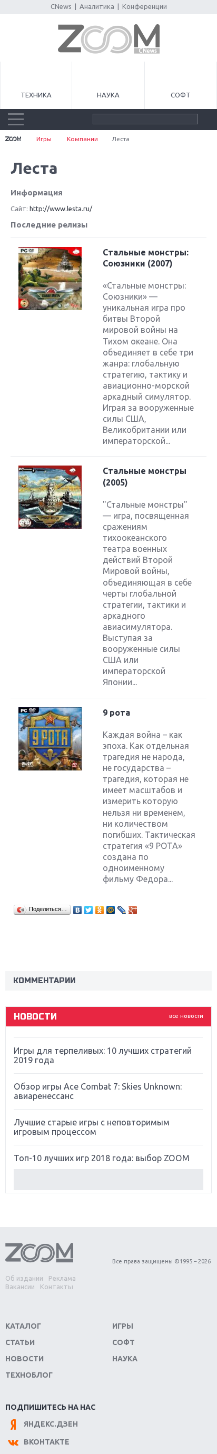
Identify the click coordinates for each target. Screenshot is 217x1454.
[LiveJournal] (121, 910)
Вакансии (20, 1286)
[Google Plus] (133, 910)
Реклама (62, 1278)
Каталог (23, 1326)
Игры (44, 138)
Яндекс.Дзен (51, 1424)
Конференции (144, 6)
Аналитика (97, 6)
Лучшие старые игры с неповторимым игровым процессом (92, 1126)
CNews (61, 6)
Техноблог (29, 1375)
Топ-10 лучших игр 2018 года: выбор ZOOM (102, 1158)
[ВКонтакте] (77, 910)
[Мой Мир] (110, 910)
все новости (186, 1016)
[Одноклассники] (99, 910)
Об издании (24, 1278)
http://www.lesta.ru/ (60, 208)
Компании (82, 138)
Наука (108, 94)
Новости (24, 1358)
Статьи (20, 1342)
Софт (181, 94)
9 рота (116, 712)
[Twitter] (88, 910)
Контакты (56, 1286)
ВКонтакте (47, 1442)
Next (108, 1179)
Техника (36, 94)
